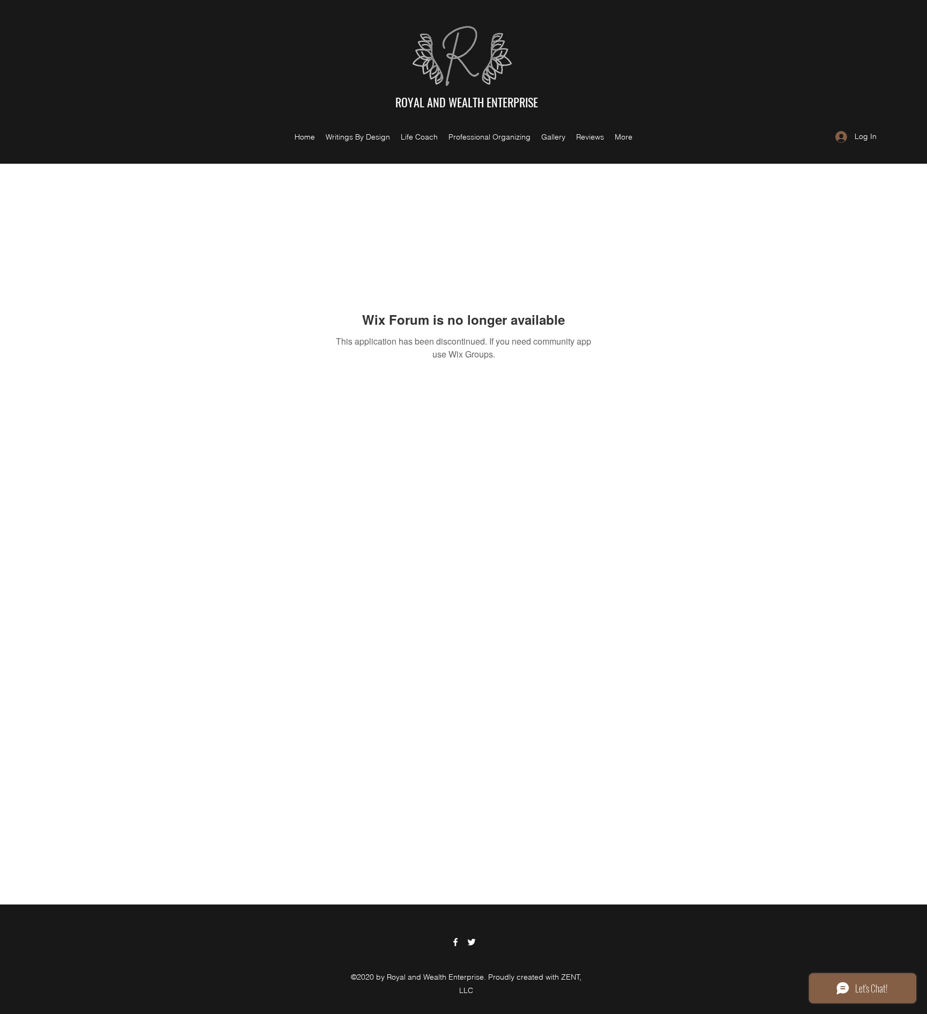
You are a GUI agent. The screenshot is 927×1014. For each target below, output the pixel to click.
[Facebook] (455, 942)
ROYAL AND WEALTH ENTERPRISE (466, 102)
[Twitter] (471, 942)
